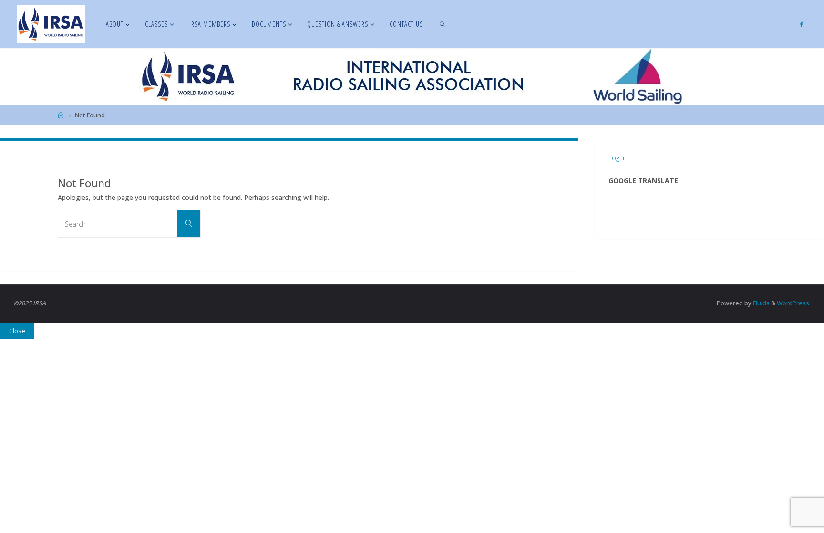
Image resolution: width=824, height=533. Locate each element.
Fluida (761, 303)
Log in (617, 157)
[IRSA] (51, 23)
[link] (443, 24)
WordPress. (794, 303)
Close (17, 331)
